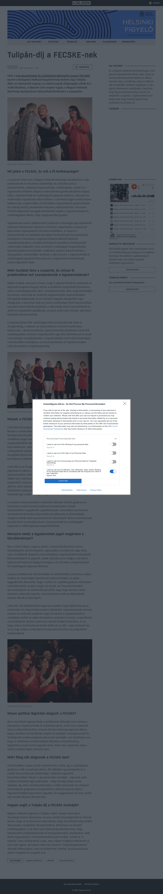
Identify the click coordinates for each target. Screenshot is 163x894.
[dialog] (81, 447)
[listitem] (81, 438)
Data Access (81, 490)
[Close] (125, 404)
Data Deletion (67, 490)
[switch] (113, 444)
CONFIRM (63, 481)
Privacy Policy (95, 490)
